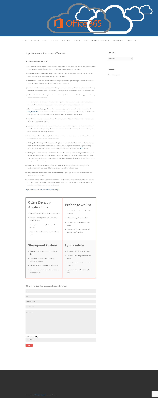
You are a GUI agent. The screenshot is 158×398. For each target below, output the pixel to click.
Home (24, 40)
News (76, 40)
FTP (82, 148)
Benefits (54, 40)
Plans (45, 40)
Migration (66, 40)
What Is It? (35, 40)
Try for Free (118, 40)
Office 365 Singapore (40, 395)
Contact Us (131, 40)
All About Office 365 (99, 40)
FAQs (85, 40)
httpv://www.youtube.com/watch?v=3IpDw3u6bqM (42, 190)
